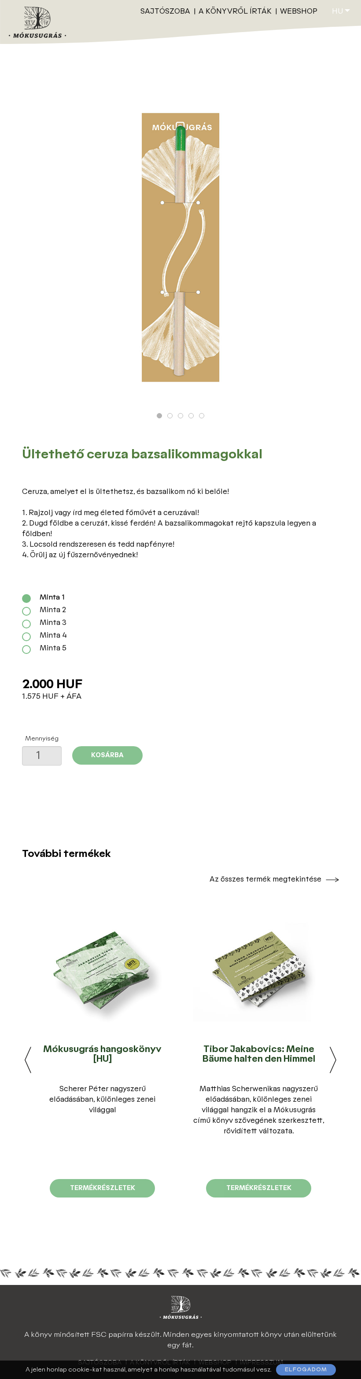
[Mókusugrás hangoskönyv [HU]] (102, 970)
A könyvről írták (235, 11)
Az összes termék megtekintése (265, 879)
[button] (159, 415)
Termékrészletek (102, 1188)
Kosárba (107, 755)
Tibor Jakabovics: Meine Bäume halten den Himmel (259, 1054)
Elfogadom (306, 1369)
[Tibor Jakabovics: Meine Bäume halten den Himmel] (258, 970)
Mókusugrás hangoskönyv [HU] (102, 1054)
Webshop (298, 11)
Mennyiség (42, 738)
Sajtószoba (165, 11)
